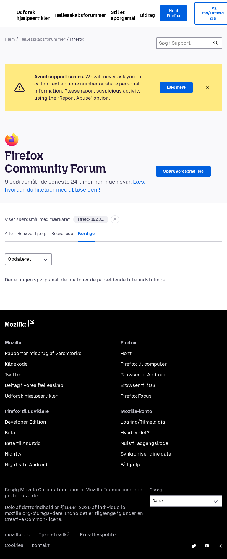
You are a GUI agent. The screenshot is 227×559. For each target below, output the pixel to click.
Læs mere (176, 87)
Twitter (13, 374)
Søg (215, 43)
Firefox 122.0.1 (91, 219)
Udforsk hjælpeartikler (33, 15)
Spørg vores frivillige (183, 171)
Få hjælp (130, 464)
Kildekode (16, 364)
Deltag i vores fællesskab (34, 385)
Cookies (14, 545)
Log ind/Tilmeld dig (143, 422)
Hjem (10, 39)
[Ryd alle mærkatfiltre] (115, 219)
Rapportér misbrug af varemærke (43, 353)
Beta (10, 432)
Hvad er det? (135, 432)
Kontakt (41, 545)
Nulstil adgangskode (144, 443)
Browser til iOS (138, 385)
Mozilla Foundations (108, 489)
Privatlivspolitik (98, 534)
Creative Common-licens (33, 519)
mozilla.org (17, 534)
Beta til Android (23, 443)
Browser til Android (143, 374)
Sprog (156, 489)
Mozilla (19, 324)
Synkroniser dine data (146, 454)
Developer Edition (25, 422)
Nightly (13, 454)
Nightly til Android (26, 464)
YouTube (207, 546)
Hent (126, 353)
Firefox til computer (144, 364)
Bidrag (147, 15)
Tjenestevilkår (55, 534)
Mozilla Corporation (43, 489)
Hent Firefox (173, 13)
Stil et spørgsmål (123, 15)
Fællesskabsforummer (80, 15)
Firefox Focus (136, 396)
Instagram (220, 546)
